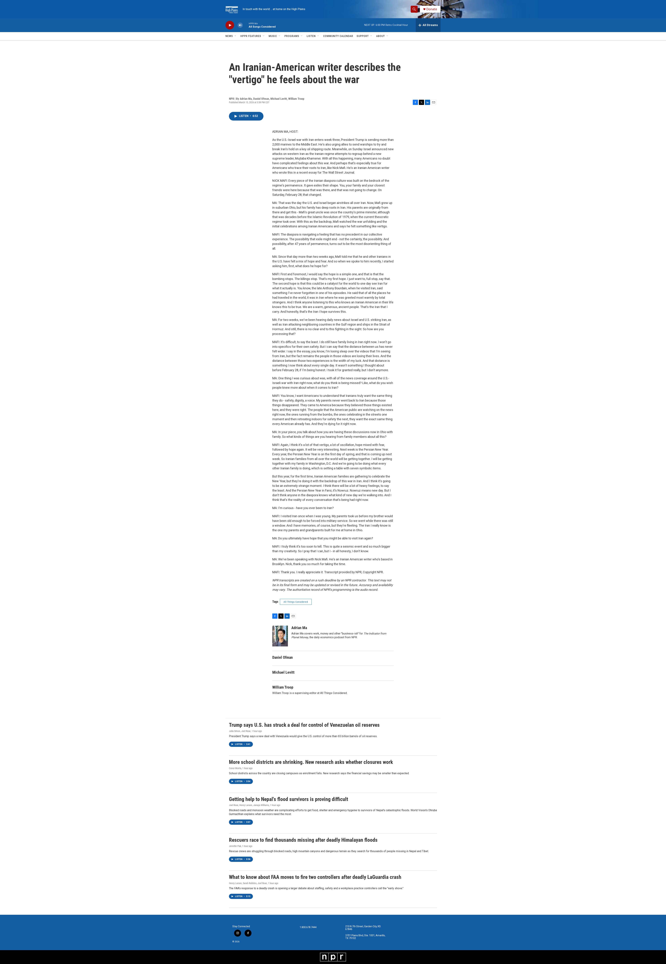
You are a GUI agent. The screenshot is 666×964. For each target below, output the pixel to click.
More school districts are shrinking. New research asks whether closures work (311, 762)
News (229, 36)
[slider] (245, 25)
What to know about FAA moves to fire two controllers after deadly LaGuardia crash (315, 877)
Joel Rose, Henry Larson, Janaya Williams (249, 805)
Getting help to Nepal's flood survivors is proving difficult (288, 799)
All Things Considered (296, 601)
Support (363, 36)
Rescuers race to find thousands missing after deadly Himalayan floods (303, 840)
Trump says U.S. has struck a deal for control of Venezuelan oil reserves (304, 725)
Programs (291, 36)
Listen (311, 36)
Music (273, 36)
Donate (431, 9)
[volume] (240, 25)
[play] (230, 25)
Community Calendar (338, 36)
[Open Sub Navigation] (235, 36)
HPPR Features (250, 36)
